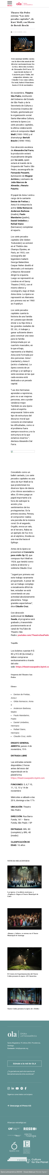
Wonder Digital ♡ (42, 1172)
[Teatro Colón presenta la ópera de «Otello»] (24, 996)
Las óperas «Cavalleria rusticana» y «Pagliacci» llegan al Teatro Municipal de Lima (22, 894)
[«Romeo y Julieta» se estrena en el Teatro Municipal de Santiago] (24, 919)
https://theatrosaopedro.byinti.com (28, 778)
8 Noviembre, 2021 (20, 32)
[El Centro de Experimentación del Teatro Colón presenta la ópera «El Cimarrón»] (24, 958)
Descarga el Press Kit (20, 1106)
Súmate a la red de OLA (24, 1063)
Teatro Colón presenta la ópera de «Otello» (23, 1009)
